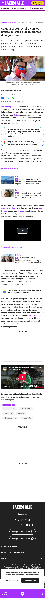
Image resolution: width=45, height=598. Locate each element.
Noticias (13, 23)
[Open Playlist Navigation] (42, 594)
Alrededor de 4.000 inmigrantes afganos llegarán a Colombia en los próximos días (28, 260)
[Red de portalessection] (42, 547)
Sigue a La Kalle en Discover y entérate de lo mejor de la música (22, 142)
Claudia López (7, 106)
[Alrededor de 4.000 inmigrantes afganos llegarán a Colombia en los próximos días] (7, 258)
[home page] (22, 507)
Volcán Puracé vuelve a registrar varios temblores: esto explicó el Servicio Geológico (28, 181)
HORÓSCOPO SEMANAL (20, 8)
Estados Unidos (8, 208)
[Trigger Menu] (3, 3)
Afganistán (34, 315)
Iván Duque (26, 408)
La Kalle (4, 23)
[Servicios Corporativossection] (42, 552)
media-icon (22, 593)
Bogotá (17, 115)
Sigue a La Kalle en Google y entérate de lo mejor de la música (24, 291)
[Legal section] (42, 558)
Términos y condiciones (12, 567)
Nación (17, 176)
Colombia (21, 211)
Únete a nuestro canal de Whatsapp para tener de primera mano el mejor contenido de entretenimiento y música (24, 132)
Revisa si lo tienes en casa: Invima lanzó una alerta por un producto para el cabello (28, 195)
